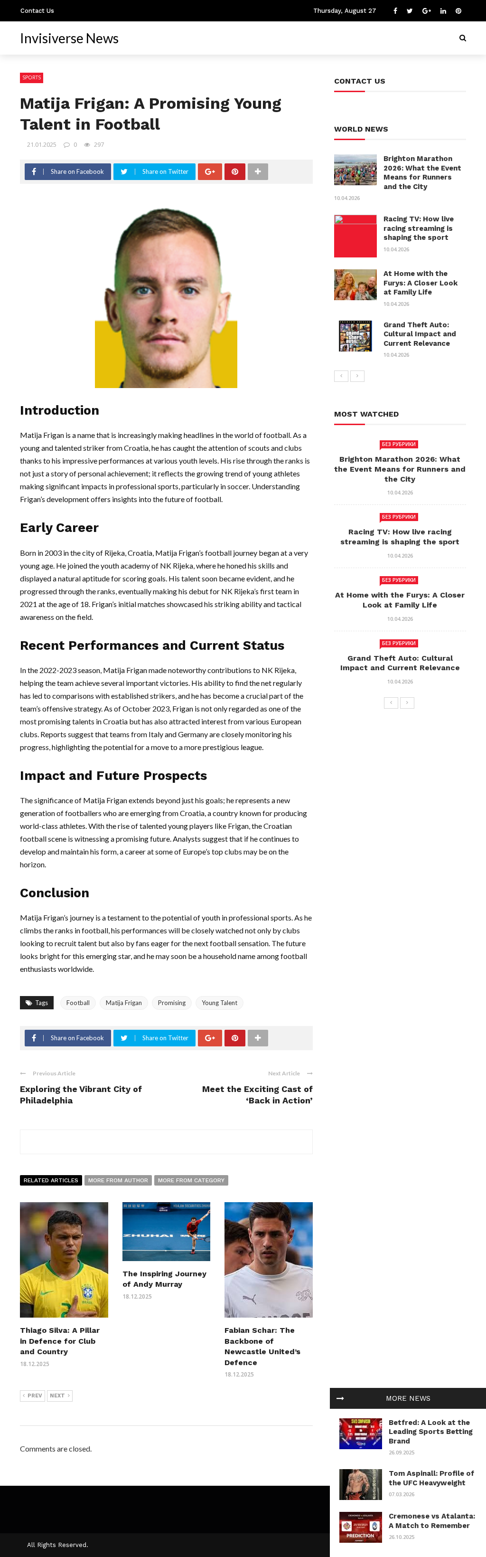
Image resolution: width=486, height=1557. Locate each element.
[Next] (357, 376)
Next (57, 1396)
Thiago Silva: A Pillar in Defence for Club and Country (60, 1341)
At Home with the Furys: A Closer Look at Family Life (420, 282)
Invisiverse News (69, 38)
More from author (118, 1180)
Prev (35, 1396)
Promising (172, 1002)
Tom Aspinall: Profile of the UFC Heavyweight (431, 1478)
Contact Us (37, 10)
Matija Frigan (124, 1002)
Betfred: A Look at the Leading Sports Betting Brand (431, 1431)
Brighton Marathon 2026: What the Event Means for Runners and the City (422, 172)
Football (78, 1002)
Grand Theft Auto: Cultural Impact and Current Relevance (419, 334)
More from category (191, 1180)
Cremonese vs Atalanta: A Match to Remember (432, 1521)
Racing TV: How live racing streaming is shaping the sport (418, 228)
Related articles (51, 1180)
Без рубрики (399, 444)
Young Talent (219, 1002)
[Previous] (341, 376)
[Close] (340, 1398)
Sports (31, 77)
